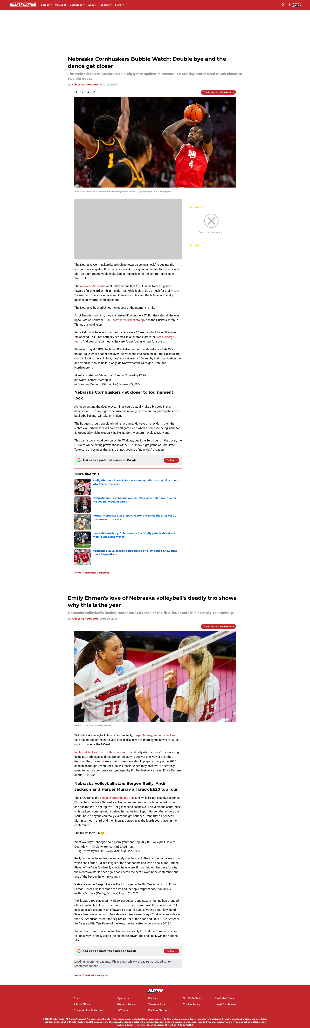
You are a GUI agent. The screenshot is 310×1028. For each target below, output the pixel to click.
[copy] (94, 92)
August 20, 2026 (130, 851)
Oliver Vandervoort (85, 84)
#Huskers (80, 375)
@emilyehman (123, 842)
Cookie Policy (191, 1004)
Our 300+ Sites (192, 998)
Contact (153, 998)
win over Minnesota (92, 286)
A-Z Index (123, 1010)
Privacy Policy (126, 1004)
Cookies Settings (159, 1010)
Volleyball (60, 4)
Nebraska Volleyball (96, 975)
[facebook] (289, 4)
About (92, 4)
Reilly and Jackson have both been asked (100, 752)
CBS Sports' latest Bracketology (124, 320)
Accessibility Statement (89, 1010)
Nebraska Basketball (97, 572)
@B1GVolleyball (155, 842)
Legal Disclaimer (225, 1004)
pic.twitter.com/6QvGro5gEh (92, 380)
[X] (283, 4)
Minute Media (57, 1019)
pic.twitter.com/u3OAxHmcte (115, 846)
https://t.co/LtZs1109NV (155, 889)
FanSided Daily (224, 998)
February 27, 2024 (129, 384)
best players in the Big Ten (117, 797)
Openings (123, 998)
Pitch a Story (82, 1004)
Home (78, 572)
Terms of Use (156, 1004)
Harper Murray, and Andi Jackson (154, 735)
